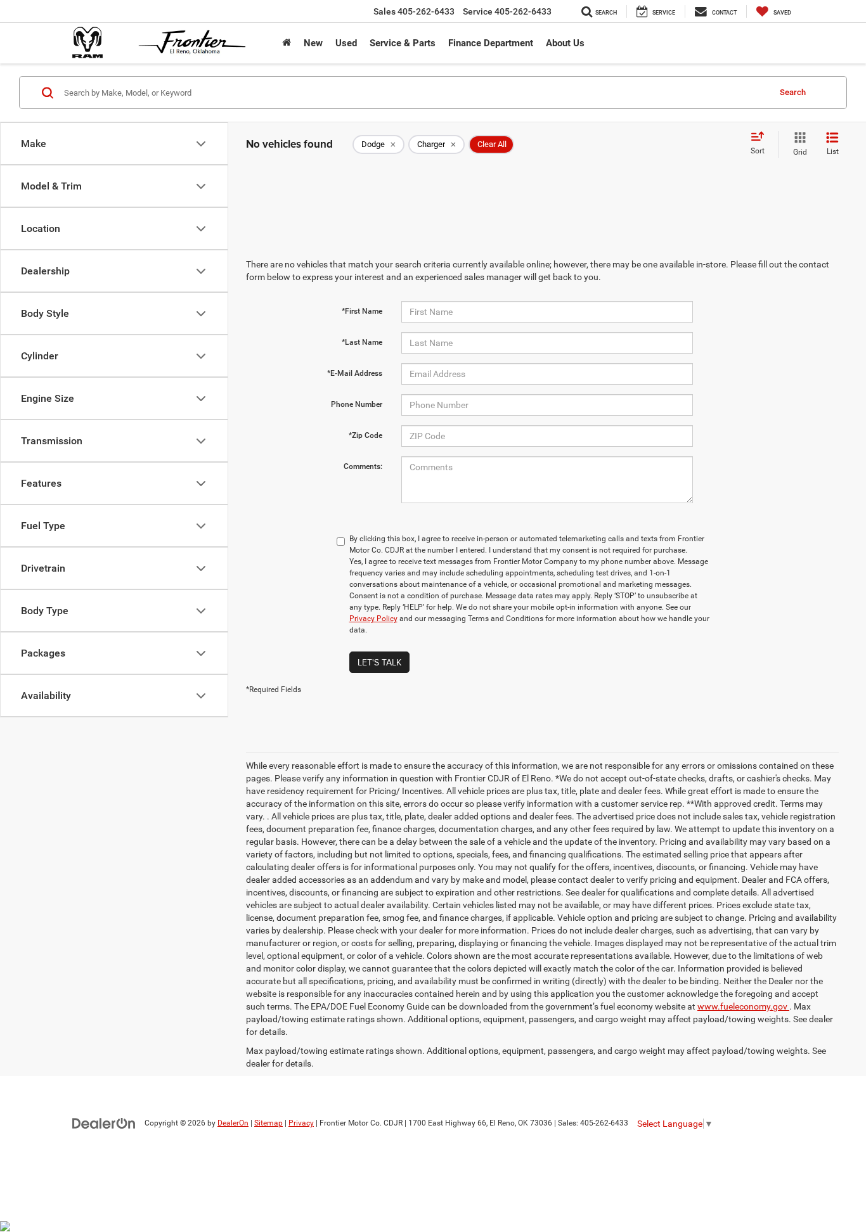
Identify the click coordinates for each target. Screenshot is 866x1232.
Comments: (363, 466)
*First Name (362, 311)
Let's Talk (379, 662)
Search (793, 92)
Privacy (301, 1123)
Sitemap (268, 1123)
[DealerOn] (104, 1122)
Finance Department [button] (490, 43)
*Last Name (362, 342)
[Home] (286, 43)
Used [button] (346, 43)
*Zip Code (365, 435)
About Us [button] (565, 43)
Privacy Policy (373, 618)
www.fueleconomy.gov (743, 1006)
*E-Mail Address (354, 373)
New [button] (313, 43)
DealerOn (233, 1123)
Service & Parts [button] (403, 43)
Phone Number (356, 404)
